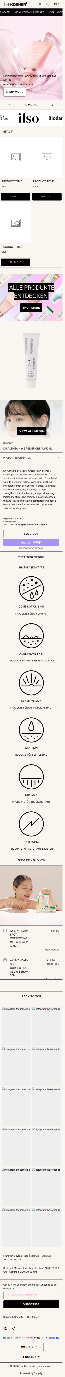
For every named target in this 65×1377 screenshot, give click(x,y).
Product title (12, 181)
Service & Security (13, 1317)
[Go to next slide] (26, 105)
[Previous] (10, 105)
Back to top (31, 996)
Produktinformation (17, 457)
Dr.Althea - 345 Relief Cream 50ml (27, 448)
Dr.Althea (8, 442)
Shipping (22, 525)
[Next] (52, 105)
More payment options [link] (31, 548)
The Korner (32, 1317)
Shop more (14, 91)
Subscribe (31, 1304)
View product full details (31, 556)
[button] (31, 431)
